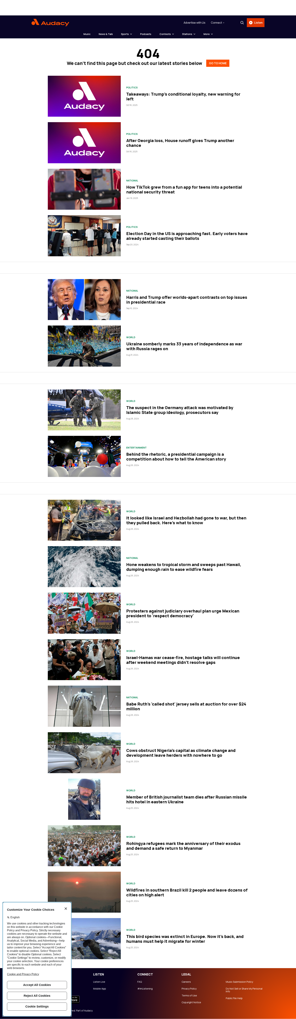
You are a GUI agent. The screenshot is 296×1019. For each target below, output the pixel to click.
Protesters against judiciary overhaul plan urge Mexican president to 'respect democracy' (182, 613)
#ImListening (145, 988)
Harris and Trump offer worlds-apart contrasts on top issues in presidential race (186, 299)
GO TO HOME (218, 63)
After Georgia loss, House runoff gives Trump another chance (180, 143)
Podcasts (145, 34)
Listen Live (99, 981)
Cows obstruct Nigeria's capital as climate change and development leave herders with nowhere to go (181, 752)
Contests (165, 34)
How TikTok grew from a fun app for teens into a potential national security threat (184, 189)
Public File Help (234, 998)
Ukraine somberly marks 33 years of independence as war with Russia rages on (184, 346)
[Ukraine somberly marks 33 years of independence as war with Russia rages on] (84, 346)
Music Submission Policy (239, 981)
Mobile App (99, 988)
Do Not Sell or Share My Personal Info (244, 990)
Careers (186, 981)
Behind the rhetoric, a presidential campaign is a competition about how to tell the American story (176, 456)
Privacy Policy (189, 988)
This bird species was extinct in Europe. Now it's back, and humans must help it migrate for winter (185, 939)
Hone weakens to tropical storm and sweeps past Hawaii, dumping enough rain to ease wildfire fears (183, 567)
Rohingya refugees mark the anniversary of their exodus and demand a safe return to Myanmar (183, 845)
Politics (132, 87)
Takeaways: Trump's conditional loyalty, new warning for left (183, 96)
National (132, 180)
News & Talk (106, 34)
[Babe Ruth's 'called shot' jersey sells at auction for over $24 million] (84, 706)
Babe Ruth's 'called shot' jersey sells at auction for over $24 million (186, 706)
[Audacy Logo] (50, 22)
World (130, 337)
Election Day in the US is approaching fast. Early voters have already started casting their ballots (187, 236)
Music (86, 34)
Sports (125, 34)
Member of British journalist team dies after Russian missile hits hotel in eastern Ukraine (186, 799)
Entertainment (136, 447)
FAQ (139, 981)
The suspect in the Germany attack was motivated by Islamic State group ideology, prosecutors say (179, 410)
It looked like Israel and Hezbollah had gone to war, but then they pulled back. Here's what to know (186, 520)
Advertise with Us (194, 22)
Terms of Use (189, 995)
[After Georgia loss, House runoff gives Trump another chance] (84, 142)
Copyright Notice (191, 1002)
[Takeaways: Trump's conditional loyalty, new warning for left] (84, 96)
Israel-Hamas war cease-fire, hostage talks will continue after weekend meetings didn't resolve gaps (183, 660)
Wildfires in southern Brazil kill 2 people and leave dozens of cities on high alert (187, 892)
